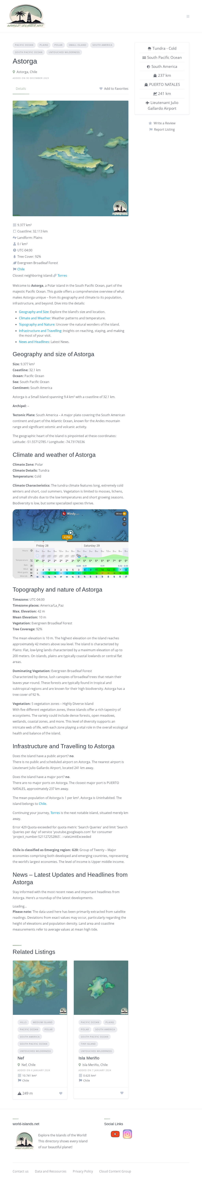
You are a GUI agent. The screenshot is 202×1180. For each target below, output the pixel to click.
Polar (58, 44)
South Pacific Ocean (28, 52)
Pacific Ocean (24, 44)
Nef (21, 1058)
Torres (62, 275)
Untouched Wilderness (64, 52)
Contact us (21, 1171)
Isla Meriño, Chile (95, 1065)
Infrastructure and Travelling (40, 331)
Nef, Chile (29, 1065)
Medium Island (42, 1022)
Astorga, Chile (27, 72)
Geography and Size (34, 312)
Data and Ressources (50, 1171)
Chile (21, 269)
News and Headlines (34, 342)
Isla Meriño (89, 1058)
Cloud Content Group (115, 1171)
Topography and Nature (36, 324)
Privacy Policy (83, 1171)
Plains (44, 44)
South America (102, 44)
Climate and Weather (34, 318)
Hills (23, 1022)
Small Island (77, 44)
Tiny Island (88, 1043)
